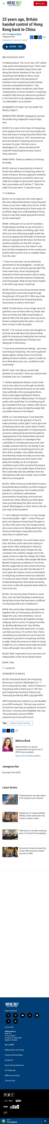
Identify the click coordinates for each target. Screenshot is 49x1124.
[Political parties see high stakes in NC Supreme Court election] (10, 799)
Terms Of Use (10, 1081)
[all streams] (46, 1121)
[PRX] (18, 1101)
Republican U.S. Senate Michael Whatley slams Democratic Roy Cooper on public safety (32, 815)
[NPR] (9, 1095)
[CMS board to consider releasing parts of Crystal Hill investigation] (10, 834)
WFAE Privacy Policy (12, 1075)
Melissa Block (15, 34)
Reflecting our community (14, 1050)
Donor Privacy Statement (14, 1065)
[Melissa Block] (7, 744)
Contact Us (9, 1060)
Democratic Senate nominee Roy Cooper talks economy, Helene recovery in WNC (32, 851)
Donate (41, 4)
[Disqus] (24, 904)
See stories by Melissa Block (28, 755)
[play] (3, 1121)
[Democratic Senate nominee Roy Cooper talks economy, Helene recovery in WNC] (10, 852)
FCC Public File (10, 1070)
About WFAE (9, 1045)
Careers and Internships (14, 1055)
